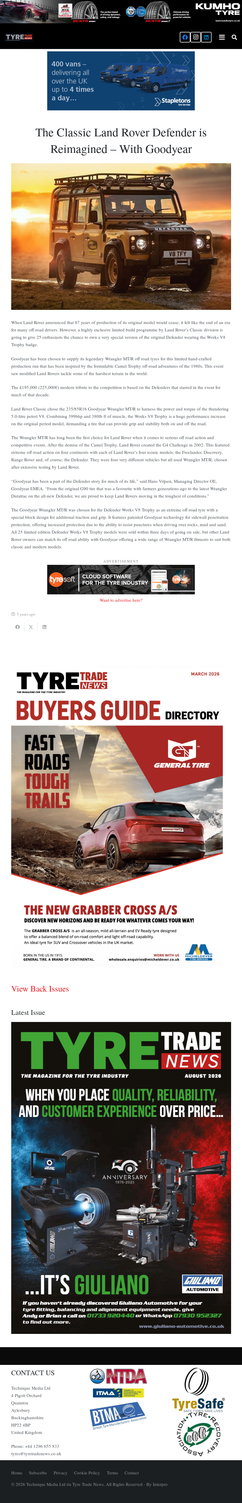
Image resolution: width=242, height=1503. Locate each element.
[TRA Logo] (198, 1434)
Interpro (160, 1484)
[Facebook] (185, 37)
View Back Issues (40, 988)
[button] (221, 37)
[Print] (121, 1376)
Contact (132, 1473)
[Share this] (17, 627)
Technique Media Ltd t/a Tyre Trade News (65, 1484)
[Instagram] (195, 37)
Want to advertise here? (121, 600)
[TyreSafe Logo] (198, 1390)
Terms (112, 1473)
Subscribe (38, 1473)
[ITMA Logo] (121, 1393)
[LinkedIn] (206, 37)
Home (16, 1473)
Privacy (61, 1473)
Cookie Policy (87, 1473)
